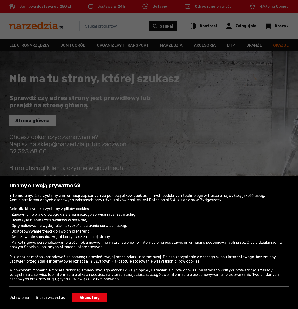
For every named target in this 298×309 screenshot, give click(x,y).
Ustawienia (19, 297)
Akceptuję (90, 297)
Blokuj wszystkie (50, 297)
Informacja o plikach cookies (79, 274)
